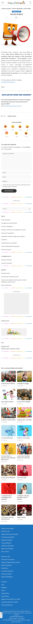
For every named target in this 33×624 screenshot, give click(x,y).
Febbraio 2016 (16, 11)
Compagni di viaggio (23, 383)
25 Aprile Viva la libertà (8, 383)
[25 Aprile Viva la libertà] (8, 376)
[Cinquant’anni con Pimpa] (24, 412)
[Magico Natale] (24, 510)
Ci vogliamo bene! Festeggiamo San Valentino (6, 497)
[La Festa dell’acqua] (8, 430)
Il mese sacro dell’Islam (8, 477)
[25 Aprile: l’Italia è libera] (8, 412)
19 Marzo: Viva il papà (23, 438)
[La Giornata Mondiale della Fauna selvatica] (24, 448)
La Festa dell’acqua (7, 438)
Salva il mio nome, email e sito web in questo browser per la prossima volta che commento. (16, 185)
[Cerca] (30, 2)
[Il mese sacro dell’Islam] (8, 470)
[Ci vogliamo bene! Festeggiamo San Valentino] (8, 488)
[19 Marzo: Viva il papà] (24, 430)
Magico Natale (21, 517)
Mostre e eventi (12, 116)
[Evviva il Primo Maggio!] (24, 394)
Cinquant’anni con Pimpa (24, 420)
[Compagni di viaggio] (24, 376)
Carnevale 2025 (21, 477)
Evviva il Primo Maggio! (23, 401)
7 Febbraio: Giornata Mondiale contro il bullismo (23, 497)
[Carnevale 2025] (24, 470)
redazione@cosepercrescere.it (14, 106)
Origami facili (5, 346)
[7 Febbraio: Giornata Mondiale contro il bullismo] (24, 488)
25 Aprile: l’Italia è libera (8, 420)
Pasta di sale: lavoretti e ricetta (10, 348)
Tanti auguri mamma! (7, 401)
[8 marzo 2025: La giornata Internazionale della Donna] (8, 448)
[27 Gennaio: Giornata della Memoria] (8, 510)
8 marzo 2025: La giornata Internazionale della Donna (8, 457)
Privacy (1, 616)
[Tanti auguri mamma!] (8, 394)
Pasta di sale (5, 321)
